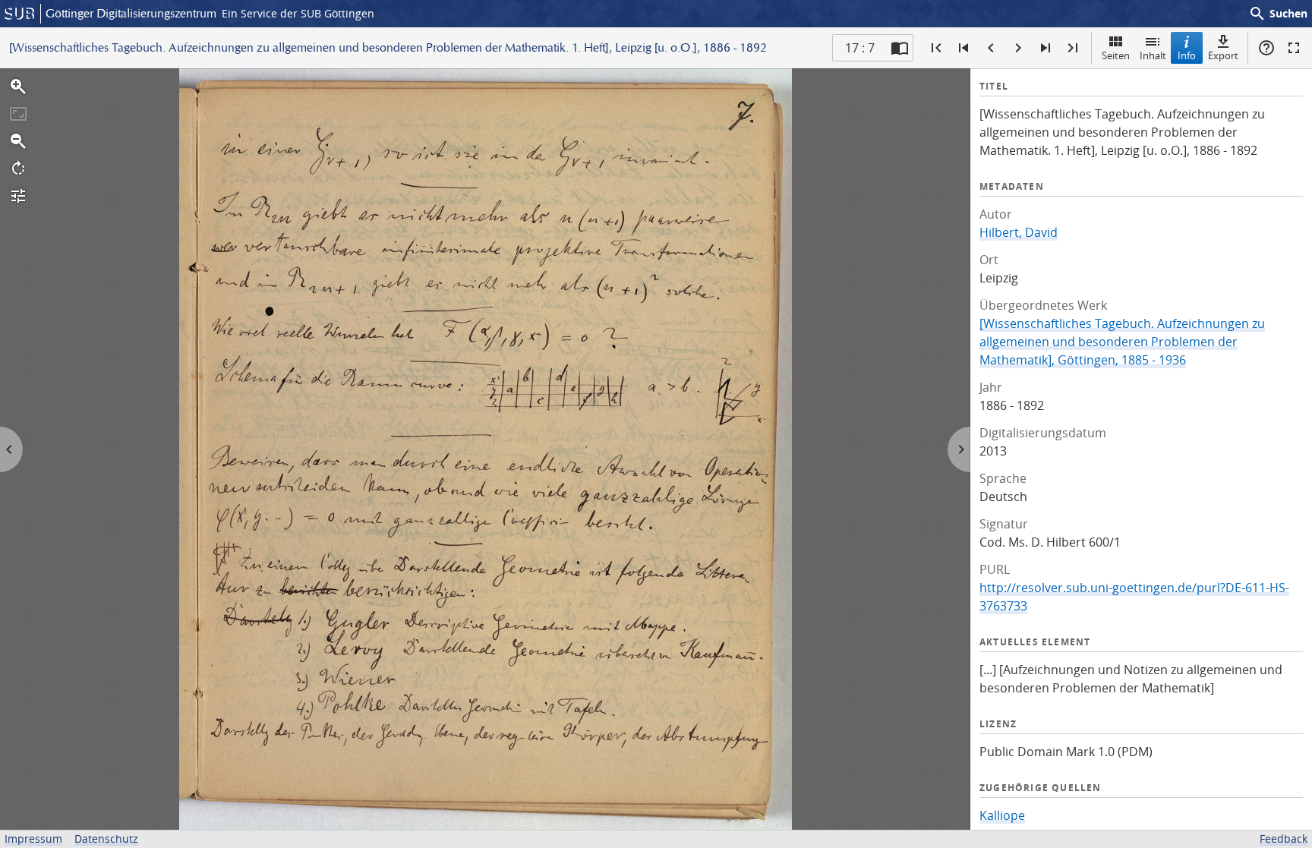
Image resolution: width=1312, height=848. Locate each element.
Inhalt (1153, 55)
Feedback (1283, 838)
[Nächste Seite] (1018, 47)
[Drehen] (18, 168)
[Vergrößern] (18, 86)
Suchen (1277, 14)
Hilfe (1266, 47)
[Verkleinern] (18, 141)
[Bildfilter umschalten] (18, 196)
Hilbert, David (1018, 232)
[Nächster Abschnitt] (1045, 47)
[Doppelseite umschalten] (899, 47)
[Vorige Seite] (990, 47)
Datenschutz (106, 838)
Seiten (1116, 55)
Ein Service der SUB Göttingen (298, 13)
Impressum (33, 838)
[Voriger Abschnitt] (963, 47)
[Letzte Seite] (1072, 47)
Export (1223, 55)
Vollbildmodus (1293, 47)
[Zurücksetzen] (18, 114)
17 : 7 (860, 47)
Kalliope (1002, 815)
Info (1187, 55)
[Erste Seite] (936, 47)
